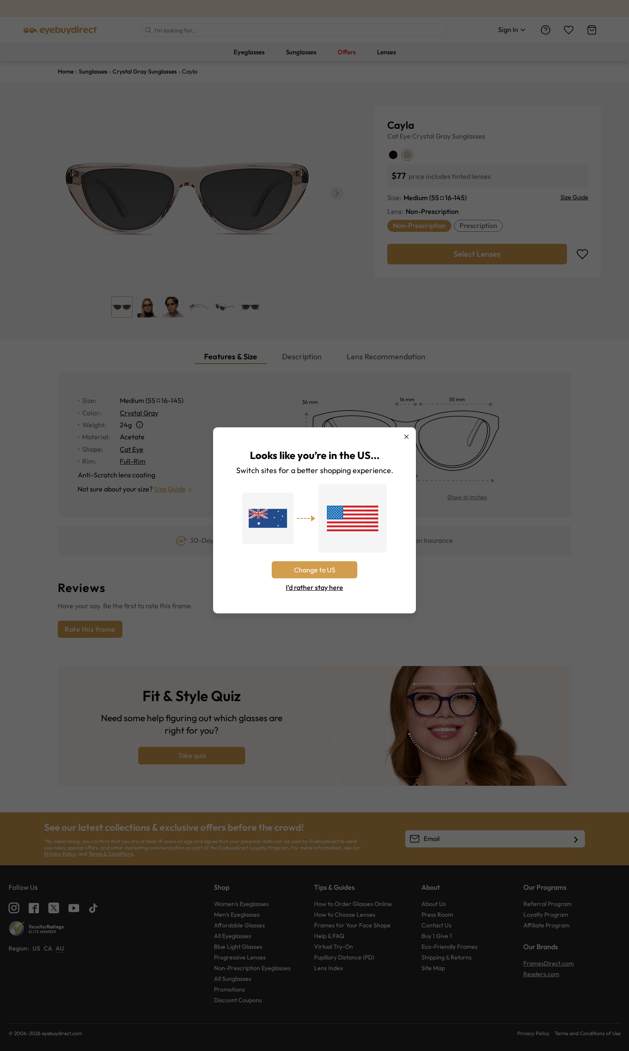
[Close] (406, 436)
